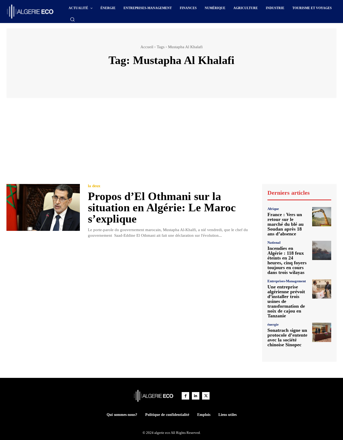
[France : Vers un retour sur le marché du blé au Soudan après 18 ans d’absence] (321, 216)
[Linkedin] (195, 396)
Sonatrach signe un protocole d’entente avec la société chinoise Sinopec (287, 337)
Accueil (146, 47)
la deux (94, 186)
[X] (206, 396)
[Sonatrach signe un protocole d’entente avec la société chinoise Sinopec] (321, 332)
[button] (72, 19)
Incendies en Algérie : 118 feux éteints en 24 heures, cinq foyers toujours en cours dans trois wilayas (287, 260)
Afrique (273, 208)
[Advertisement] (171, 143)
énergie (273, 324)
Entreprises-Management (286, 281)
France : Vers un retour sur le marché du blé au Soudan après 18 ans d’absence (285, 224)
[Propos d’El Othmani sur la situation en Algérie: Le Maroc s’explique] (43, 207)
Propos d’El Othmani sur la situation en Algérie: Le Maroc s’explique (162, 207)
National (274, 242)
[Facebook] (185, 396)
